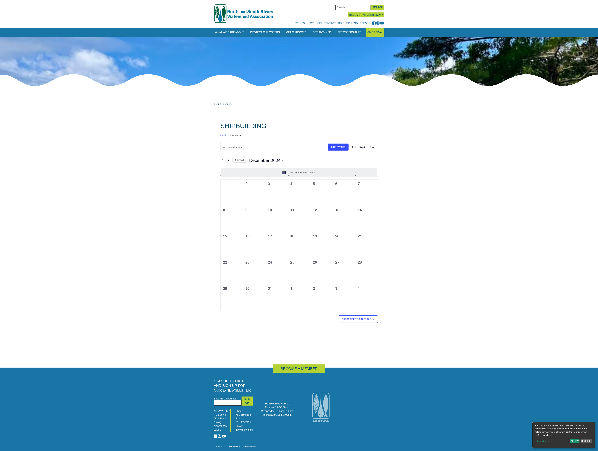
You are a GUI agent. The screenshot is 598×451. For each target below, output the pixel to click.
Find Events (338, 147)
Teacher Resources (352, 23)
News (310, 23)
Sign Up (247, 401)
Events (299, 23)
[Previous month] (222, 160)
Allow (575, 441)
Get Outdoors (296, 32)
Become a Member (299, 369)
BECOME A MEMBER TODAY (366, 15)
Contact (330, 23)
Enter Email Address (225, 398)
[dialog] (564, 435)
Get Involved (322, 32)
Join (319, 23)
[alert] (299, 172)
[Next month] (228, 160)
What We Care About (229, 32)
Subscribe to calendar (356, 319)
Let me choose (542, 441)
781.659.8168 (243, 414)
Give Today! (375, 32)
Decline (586, 441)
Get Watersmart (349, 32)
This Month (239, 160)
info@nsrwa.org (244, 429)
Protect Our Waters (265, 32)
